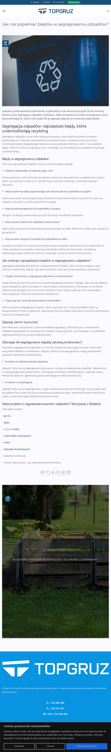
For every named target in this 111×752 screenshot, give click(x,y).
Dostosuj (19, 746)
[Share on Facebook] (47, 473)
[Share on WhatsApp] (42, 473)
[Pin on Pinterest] (63, 473)
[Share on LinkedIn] (68, 473)
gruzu (7, 416)
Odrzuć (50, 746)
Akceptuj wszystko (86, 746)
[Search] (108, 11)
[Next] (107, 561)
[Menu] (4, 11)
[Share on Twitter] (52, 473)
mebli (16, 429)
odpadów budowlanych (17, 449)
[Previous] (3, 561)
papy (6, 423)
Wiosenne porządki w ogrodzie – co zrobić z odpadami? (55, 559)
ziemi (7, 443)
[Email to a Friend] (58, 473)
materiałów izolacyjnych (17, 436)
